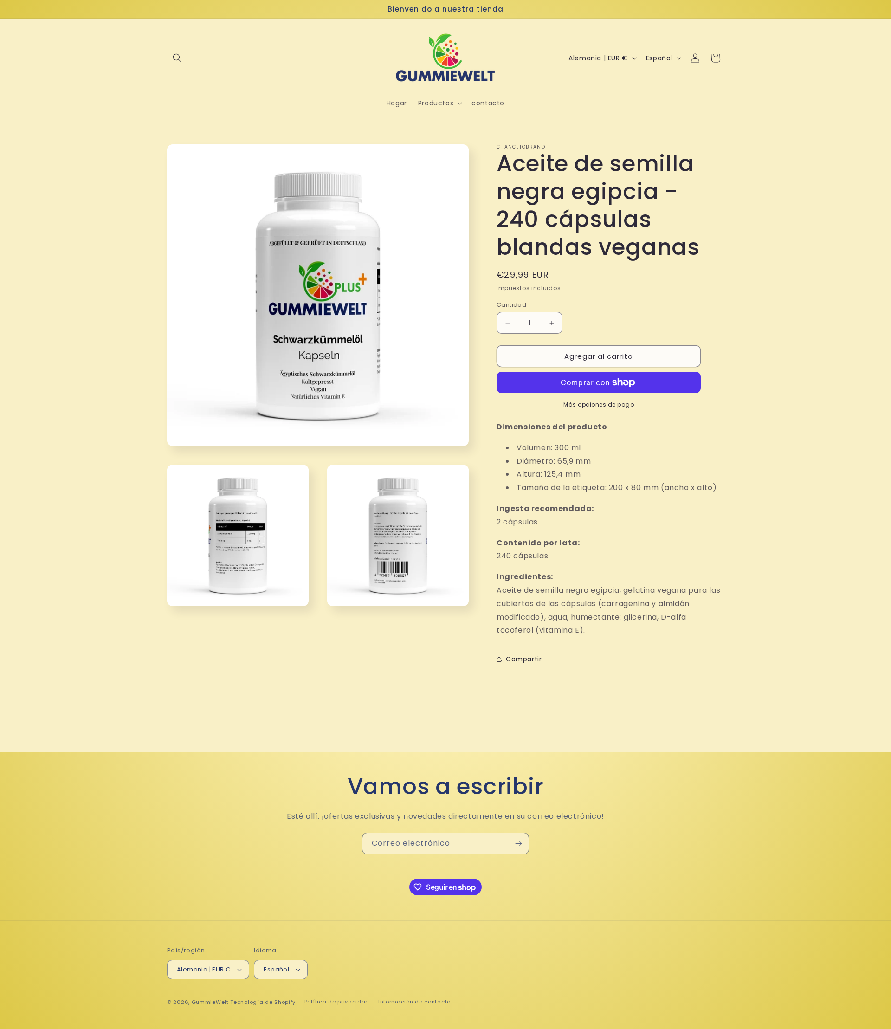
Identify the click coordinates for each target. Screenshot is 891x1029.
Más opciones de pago (598, 404)
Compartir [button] (524, 659)
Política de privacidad (336, 1001)
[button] (177, 58)
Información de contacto (414, 1001)
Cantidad (511, 304)
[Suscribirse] (518, 843)
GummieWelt (210, 1002)
